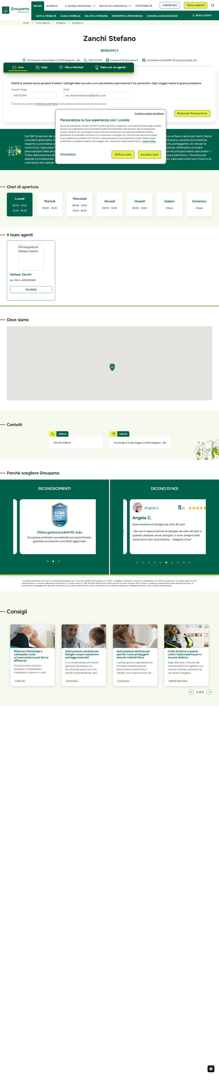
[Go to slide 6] (167, 564)
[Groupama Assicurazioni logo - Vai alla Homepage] (15, 10)
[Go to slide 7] (173, 564)
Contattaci (170, 5)
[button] (191, 692)
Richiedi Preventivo (192, 113)
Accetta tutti (149, 154)
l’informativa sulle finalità (46, 104)
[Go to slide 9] (185, 564)
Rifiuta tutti (123, 154)
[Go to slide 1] (49, 562)
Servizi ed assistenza (113, 6)
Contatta (31, 289)
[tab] (17, 67)
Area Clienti (203, 15)
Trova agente (196, 5)
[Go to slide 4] (156, 564)
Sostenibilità (143, 5)
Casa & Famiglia (70, 15)
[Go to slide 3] (60, 562)
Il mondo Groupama (78, 6)
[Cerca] (212, 5)
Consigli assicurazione (162, 15)
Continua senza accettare (149, 113)
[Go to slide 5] (162, 564)
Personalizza (67, 154)
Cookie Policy (149, 141)
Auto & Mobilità (46, 15)
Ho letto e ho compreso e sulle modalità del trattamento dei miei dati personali (59, 104)
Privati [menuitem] (37, 6)
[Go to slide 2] (54, 562)
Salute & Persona (96, 15)
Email (66, 89)
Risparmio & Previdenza (127, 15)
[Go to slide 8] (179, 564)
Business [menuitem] (52, 6)
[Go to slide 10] (191, 564)
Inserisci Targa (19, 89)
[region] (110, 136)
